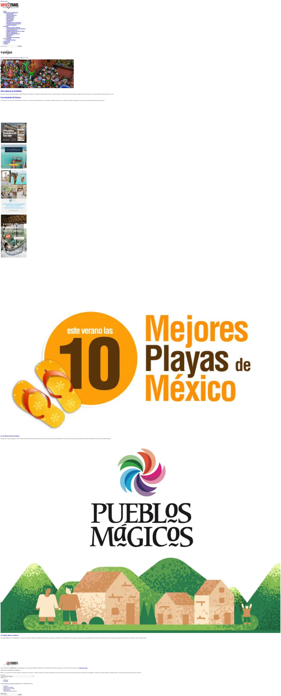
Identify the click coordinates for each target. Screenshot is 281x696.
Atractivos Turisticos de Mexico (17, 57)
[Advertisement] (44, 112)
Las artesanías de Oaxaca (11, 97)
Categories (3, 676)
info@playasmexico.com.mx (10, 690)
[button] (6, 43)
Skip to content (4, 1)
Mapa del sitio (7, 689)
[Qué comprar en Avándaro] (37, 87)
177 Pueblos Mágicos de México (10, 635)
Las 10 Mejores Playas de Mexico (10, 436)
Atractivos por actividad (9, 688)
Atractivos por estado (8, 687)
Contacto (6, 685)
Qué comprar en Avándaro (11, 91)
